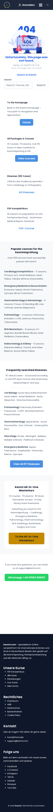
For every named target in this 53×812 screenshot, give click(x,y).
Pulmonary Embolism (31, 407)
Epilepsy (42, 436)
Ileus (6, 428)
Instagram (12, 773)
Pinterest (11, 784)
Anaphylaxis (24, 450)
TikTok (10, 777)
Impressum (13, 700)
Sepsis (32, 446)
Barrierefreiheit (14, 711)
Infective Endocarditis (28, 399)
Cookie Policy (13, 715)
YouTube (11, 787)
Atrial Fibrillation (27, 396)
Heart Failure (10, 396)
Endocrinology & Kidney (17, 343)
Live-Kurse (12, 682)
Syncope (17, 454)
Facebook (12, 766)
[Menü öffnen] (41, 5)
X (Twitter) (12, 770)
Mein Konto (12, 686)
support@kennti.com (30, 568)
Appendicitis (32, 421)
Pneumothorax (12, 414)
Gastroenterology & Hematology (23, 300)
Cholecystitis (41, 425)
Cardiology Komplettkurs (18, 271)
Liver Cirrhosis (26, 425)
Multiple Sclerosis (13, 439)
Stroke (20, 436)
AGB (9, 704)
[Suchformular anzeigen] (47, 5)
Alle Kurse (12, 675)
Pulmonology (11, 314)
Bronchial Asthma (34, 410)
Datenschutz (13, 708)
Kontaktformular (15, 737)
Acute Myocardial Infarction (32, 392)
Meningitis (31, 436)
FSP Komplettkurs (15, 671)
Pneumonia (10, 410)
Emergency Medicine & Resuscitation (25, 285)
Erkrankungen (14, 679)
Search (8, 79)
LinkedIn (11, 780)
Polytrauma (10, 450)
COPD (21, 410)
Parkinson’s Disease (34, 439)
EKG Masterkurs (13, 329)
